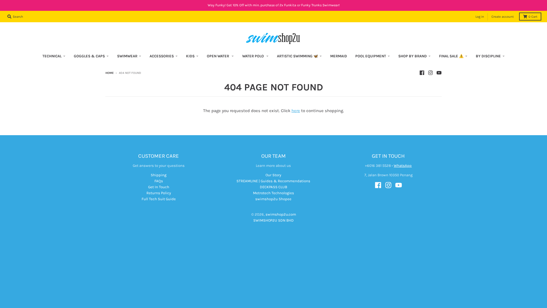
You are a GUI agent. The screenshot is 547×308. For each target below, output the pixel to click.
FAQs (158, 181)
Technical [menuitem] (52, 56)
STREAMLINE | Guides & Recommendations (273, 181)
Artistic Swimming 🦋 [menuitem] (297, 56)
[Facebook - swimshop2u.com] (421, 72)
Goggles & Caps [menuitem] (89, 56)
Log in (479, 17)
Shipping (158, 175)
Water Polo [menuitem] (253, 56)
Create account (502, 17)
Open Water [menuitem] (218, 56)
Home (109, 73)
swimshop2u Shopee (273, 199)
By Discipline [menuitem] (488, 56)
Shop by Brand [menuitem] (412, 56)
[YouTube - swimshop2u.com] (439, 72)
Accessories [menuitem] (162, 56)
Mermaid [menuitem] (338, 56)
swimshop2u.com (281, 214)
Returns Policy (158, 193)
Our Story (273, 175)
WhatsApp (403, 165)
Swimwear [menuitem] (127, 56)
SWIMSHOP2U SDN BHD (273, 220)
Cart (532, 17)
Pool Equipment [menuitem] (370, 56)
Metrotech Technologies (273, 193)
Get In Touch (158, 187)
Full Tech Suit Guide (159, 199)
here (295, 110)
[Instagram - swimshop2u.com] (430, 72)
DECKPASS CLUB (273, 187)
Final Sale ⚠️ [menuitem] (451, 56)
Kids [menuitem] (190, 56)
